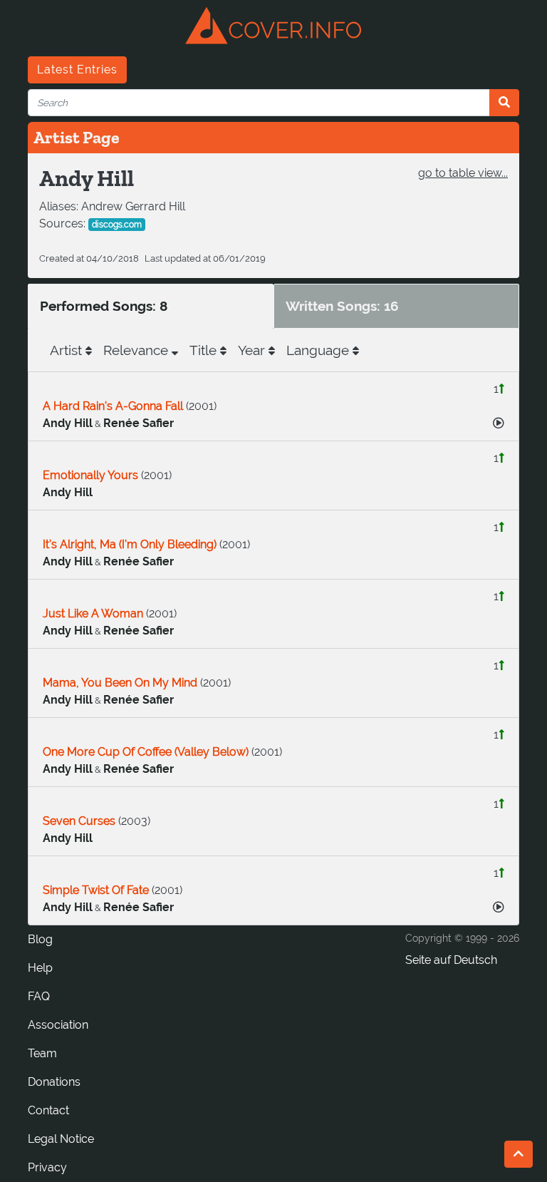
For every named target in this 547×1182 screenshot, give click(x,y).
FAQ (39, 996)
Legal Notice (61, 1139)
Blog (40, 939)
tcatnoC (48, 1110)
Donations (54, 1082)
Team (42, 1053)
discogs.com (117, 225)
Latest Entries (77, 69)
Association (58, 1025)
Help (40, 968)
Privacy (47, 1167)
